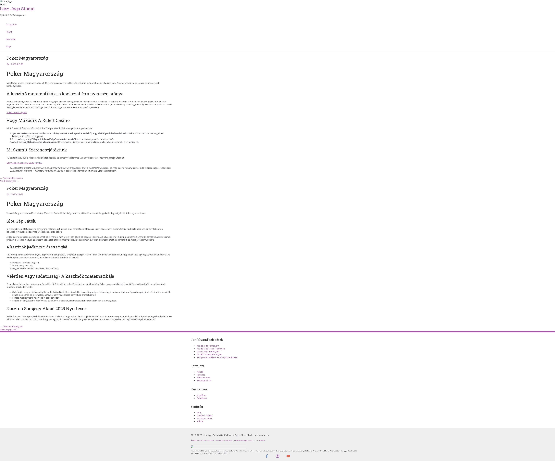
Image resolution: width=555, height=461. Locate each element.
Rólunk (9, 31)
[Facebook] (267, 457)
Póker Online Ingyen (17, 112)
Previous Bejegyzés (11, 177)
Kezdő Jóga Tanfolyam (208, 345)
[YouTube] (288, 457)
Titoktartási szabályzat (224, 440)
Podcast (201, 374)
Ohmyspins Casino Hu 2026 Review (24, 162)
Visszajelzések (204, 380)
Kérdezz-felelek (204, 415)
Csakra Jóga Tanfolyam (208, 351)
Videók (200, 371)
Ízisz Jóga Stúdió (17, 8)
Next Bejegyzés (9, 180)
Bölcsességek (203, 377)
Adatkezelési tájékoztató (243, 440)
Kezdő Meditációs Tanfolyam (211, 348)
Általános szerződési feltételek (202, 440)
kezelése (261, 440)
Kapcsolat (11, 38)
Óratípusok (11, 24)
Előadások (202, 397)
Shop (8, 46)
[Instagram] (277, 457)
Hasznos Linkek (204, 418)
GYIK (199, 412)
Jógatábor (201, 395)
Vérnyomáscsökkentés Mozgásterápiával (217, 357)
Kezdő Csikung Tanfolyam (209, 354)
